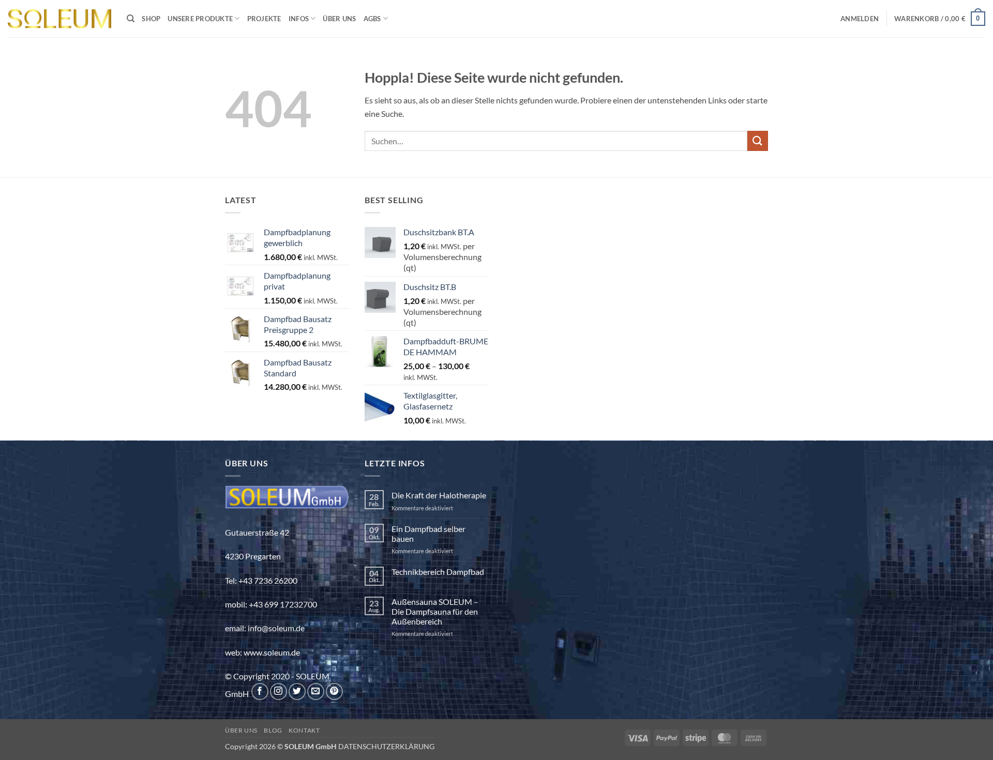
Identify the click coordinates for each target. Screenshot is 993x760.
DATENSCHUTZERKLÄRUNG (386, 746)
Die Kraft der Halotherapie (439, 495)
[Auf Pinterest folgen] (334, 691)
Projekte (264, 18)
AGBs (372, 18)
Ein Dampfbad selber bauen (428, 533)
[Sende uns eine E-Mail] (315, 691)
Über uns (339, 18)
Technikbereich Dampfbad (438, 571)
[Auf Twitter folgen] (297, 691)
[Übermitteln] (757, 141)
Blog (273, 730)
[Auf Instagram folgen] (278, 691)
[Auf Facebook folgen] (259, 691)
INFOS (299, 18)
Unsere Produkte (200, 18)
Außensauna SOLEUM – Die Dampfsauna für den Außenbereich (435, 611)
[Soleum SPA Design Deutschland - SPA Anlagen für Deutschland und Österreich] (59, 19)
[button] (859, 18)
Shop (151, 18)
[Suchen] (130, 18)
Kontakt (304, 730)
